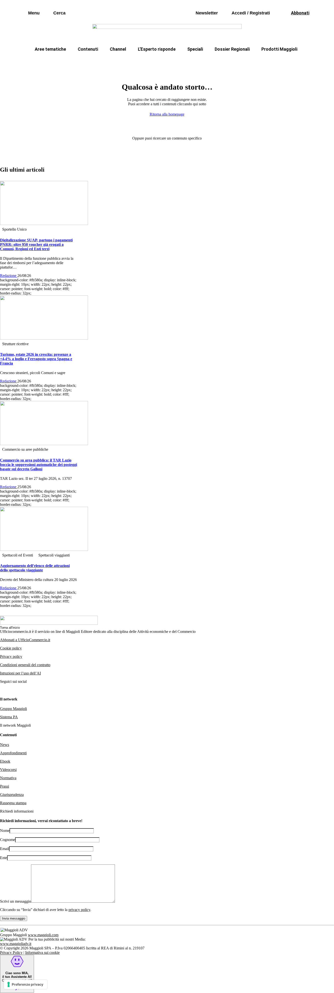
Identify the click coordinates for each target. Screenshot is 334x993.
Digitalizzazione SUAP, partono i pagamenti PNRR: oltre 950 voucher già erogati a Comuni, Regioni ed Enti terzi (36, 244)
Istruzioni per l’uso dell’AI (20, 673)
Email (4, 849)
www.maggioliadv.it (15, 944)
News (4, 745)
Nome (5, 830)
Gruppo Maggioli (13, 709)
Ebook (5, 761)
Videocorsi (8, 770)
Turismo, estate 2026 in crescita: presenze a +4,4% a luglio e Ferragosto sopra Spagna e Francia (36, 358)
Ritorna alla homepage (167, 114)
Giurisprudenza (12, 794)
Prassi (4, 786)
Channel (118, 49)
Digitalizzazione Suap (152, 61)
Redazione (8, 275)
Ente (3, 858)
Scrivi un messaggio (15, 901)
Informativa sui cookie (42, 952)
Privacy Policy (11, 952)
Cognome (7, 840)
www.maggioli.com (43, 935)
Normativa (8, 778)
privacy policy (79, 910)
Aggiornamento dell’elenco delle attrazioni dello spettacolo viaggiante (35, 568)
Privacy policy (11, 656)
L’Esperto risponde (157, 49)
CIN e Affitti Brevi (276, 61)
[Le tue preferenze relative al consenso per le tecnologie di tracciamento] (25, 984)
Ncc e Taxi (239, 61)
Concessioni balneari (199, 61)
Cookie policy (11, 648)
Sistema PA (9, 717)
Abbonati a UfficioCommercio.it (25, 640)
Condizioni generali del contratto (25, 665)
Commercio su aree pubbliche (95, 61)
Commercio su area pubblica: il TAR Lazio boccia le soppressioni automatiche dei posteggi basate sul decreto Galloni (38, 464)
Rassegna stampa (13, 803)
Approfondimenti (13, 753)
